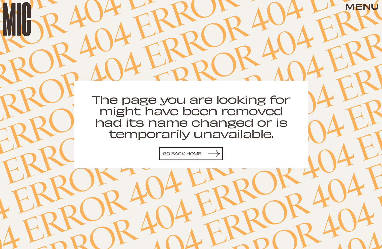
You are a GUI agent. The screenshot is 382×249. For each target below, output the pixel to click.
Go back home (182, 153)
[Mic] (17, 19)
